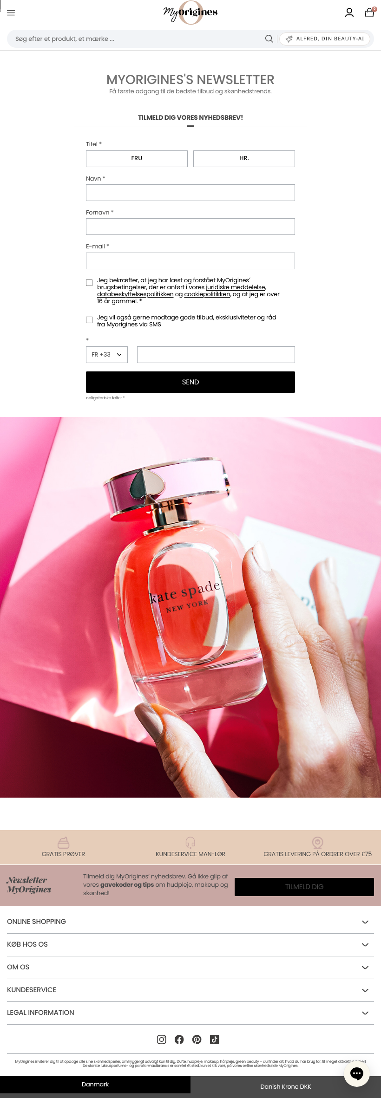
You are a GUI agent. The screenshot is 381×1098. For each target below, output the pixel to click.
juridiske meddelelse (235, 287)
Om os (18, 967)
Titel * (94, 144)
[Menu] (13, 12)
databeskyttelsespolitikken (135, 294)
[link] (349, 12)
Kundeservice (31, 990)
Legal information (40, 1013)
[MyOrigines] (190, 12)
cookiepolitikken (207, 294)
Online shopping (36, 922)
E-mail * (97, 246)
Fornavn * (100, 212)
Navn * (95, 178)
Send (190, 382)
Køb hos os (27, 944)
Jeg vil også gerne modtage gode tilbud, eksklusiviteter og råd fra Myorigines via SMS (186, 321)
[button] (357, 1074)
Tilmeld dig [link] (304, 887)
